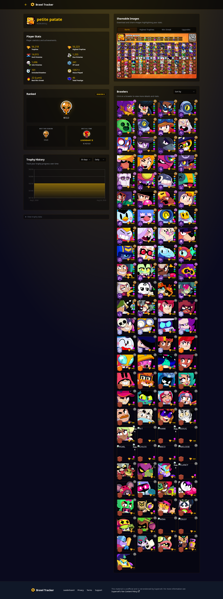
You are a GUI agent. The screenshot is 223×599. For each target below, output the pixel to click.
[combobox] (85, 160)
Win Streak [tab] (166, 29)
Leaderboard (68, 590)
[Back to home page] (25, 4)
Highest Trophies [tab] (147, 29)
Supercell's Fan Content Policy (124, 591)
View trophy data (34, 217)
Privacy (81, 590)
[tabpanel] (157, 55)
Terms (89, 590)
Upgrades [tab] (186, 29)
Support (98, 590)
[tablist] (157, 29)
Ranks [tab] (127, 29)
